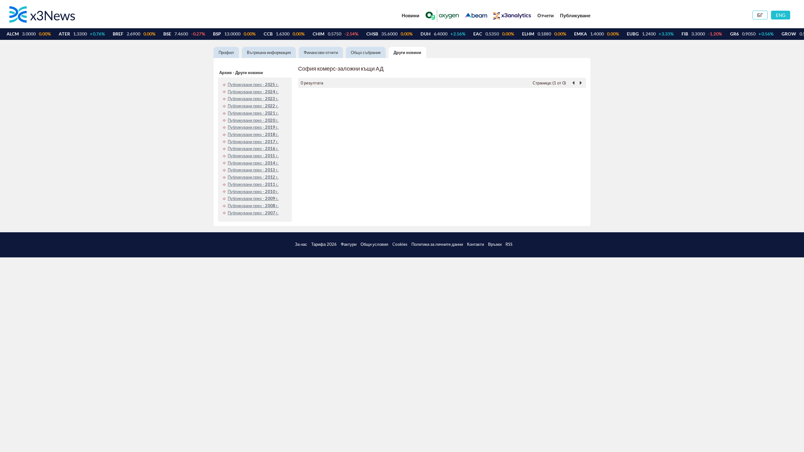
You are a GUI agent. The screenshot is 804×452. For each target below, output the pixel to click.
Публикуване (575, 15)
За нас (301, 244)
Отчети (545, 15)
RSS (509, 244)
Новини (410, 15)
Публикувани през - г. (253, 84)
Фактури (348, 244)
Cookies (399, 244)
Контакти (475, 244)
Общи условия (374, 244)
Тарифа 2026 (324, 244)
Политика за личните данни (437, 244)
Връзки (495, 244)
